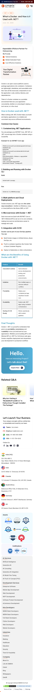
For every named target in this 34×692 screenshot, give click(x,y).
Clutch (17, 521)
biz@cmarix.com (18, 431)
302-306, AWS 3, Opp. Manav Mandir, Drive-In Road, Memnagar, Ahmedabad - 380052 (15, 461)
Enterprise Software (9, 586)
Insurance (6, 636)
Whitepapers (7, 674)
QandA (5, 677)
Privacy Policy (18, 689)
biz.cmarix (15, 427)
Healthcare (6, 642)
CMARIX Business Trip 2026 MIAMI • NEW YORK (17, 1)
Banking (5, 639)
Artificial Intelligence (9, 562)
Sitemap (27, 689)
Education (6, 646)
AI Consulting (7, 568)
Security (5, 649)
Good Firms (8, 521)
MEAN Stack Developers (10, 611)
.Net (5, 13)
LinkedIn (7, 446)
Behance (18, 446)
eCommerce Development (11, 603)
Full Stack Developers (10, 618)
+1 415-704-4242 (15, 438)
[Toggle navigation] (31, 6)
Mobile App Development (11, 590)
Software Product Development (13, 600)
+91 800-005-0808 (16, 435)
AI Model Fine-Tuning (9, 575)
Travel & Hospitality (9, 653)
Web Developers (8, 624)
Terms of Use (8, 689)
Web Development (9, 593)
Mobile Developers (9, 628)
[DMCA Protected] (9, 686)
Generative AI (7, 565)
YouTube (11, 446)
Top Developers (26, 521)
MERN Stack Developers (10, 614)
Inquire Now (15, 368)
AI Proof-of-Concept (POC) (11, 579)
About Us (6, 660)
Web (11, 13)
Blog (4, 670)
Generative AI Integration (10, 572)
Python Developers (9, 621)
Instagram (14, 446)
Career (5, 667)
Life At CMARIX (8, 664)
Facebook (4, 446)
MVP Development (9, 596)
